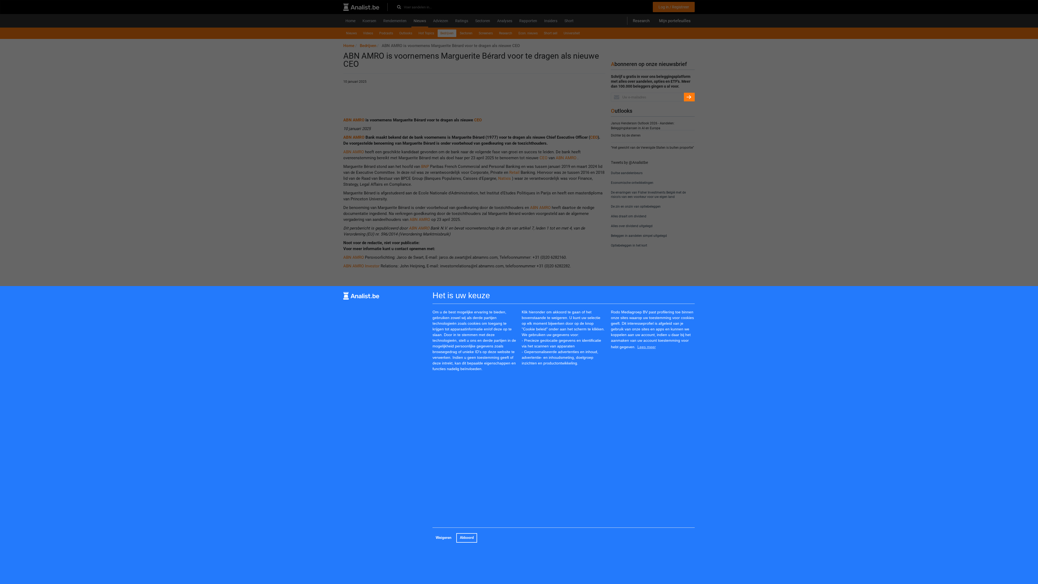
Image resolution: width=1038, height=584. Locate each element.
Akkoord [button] (467, 538)
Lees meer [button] (646, 347)
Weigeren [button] (443, 538)
